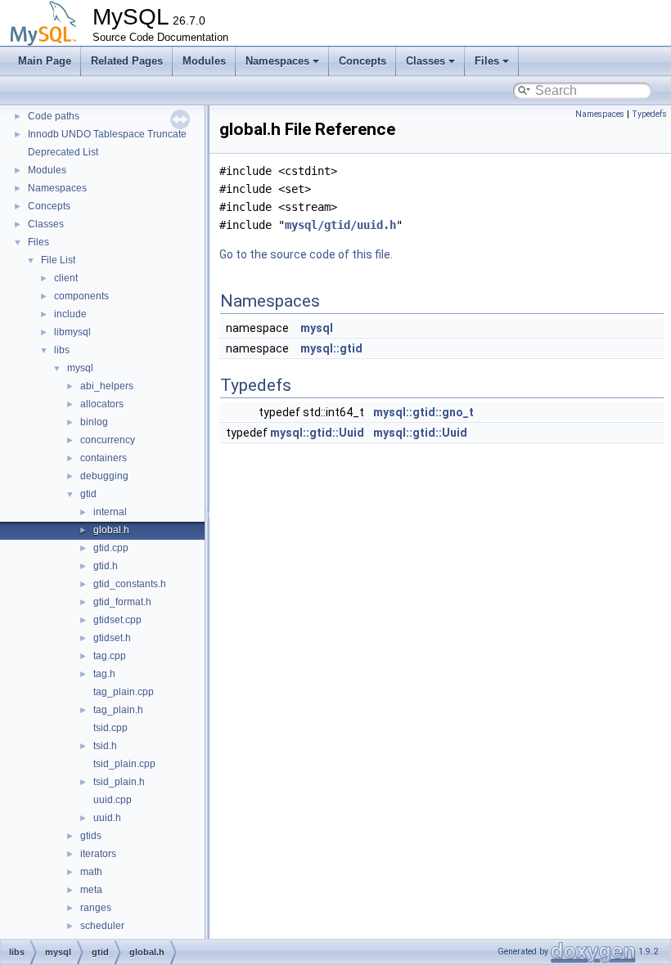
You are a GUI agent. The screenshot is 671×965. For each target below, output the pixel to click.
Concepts (362, 61)
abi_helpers (106, 386)
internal (110, 512)
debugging (104, 476)
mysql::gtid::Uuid (317, 432)
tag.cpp (109, 656)
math (91, 871)
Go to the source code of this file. (306, 254)
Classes (425, 61)
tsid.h (105, 746)
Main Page (44, 61)
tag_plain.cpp (123, 692)
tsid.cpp (110, 728)
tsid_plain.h (119, 782)
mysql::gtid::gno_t (423, 412)
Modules (204, 61)
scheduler (102, 925)
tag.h (104, 674)
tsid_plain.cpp (124, 764)
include (70, 314)
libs (62, 350)
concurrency (107, 440)
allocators (102, 404)
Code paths (53, 116)
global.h (111, 530)
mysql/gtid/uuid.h (340, 224)
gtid (88, 494)
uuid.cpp (112, 800)
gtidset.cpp (117, 620)
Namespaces (277, 61)
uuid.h (107, 818)
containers (103, 458)
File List (58, 260)
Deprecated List (63, 152)
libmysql (72, 332)
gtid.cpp (110, 548)
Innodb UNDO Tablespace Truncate (107, 134)
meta (91, 889)
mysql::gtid (331, 348)
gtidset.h (112, 638)
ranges (95, 907)
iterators (98, 854)
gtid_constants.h (129, 584)
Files (487, 61)
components (81, 296)
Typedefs (649, 114)
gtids (90, 836)
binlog (94, 422)
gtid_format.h (122, 602)
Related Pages (127, 61)
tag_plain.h (118, 710)
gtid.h (105, 566)
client (66, 278)
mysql (80, 368)
